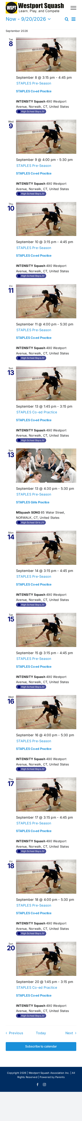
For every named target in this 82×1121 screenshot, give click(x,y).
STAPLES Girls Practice (32, 502)
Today (41, 1033)
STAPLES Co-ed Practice (33, 91)
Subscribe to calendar (41, 1046)
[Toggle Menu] (73, 8)
